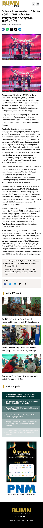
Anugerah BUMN (15, 261)
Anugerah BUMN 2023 (30, 261)
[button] (33, 4)
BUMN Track (10, 263)
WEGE (14, 266)
